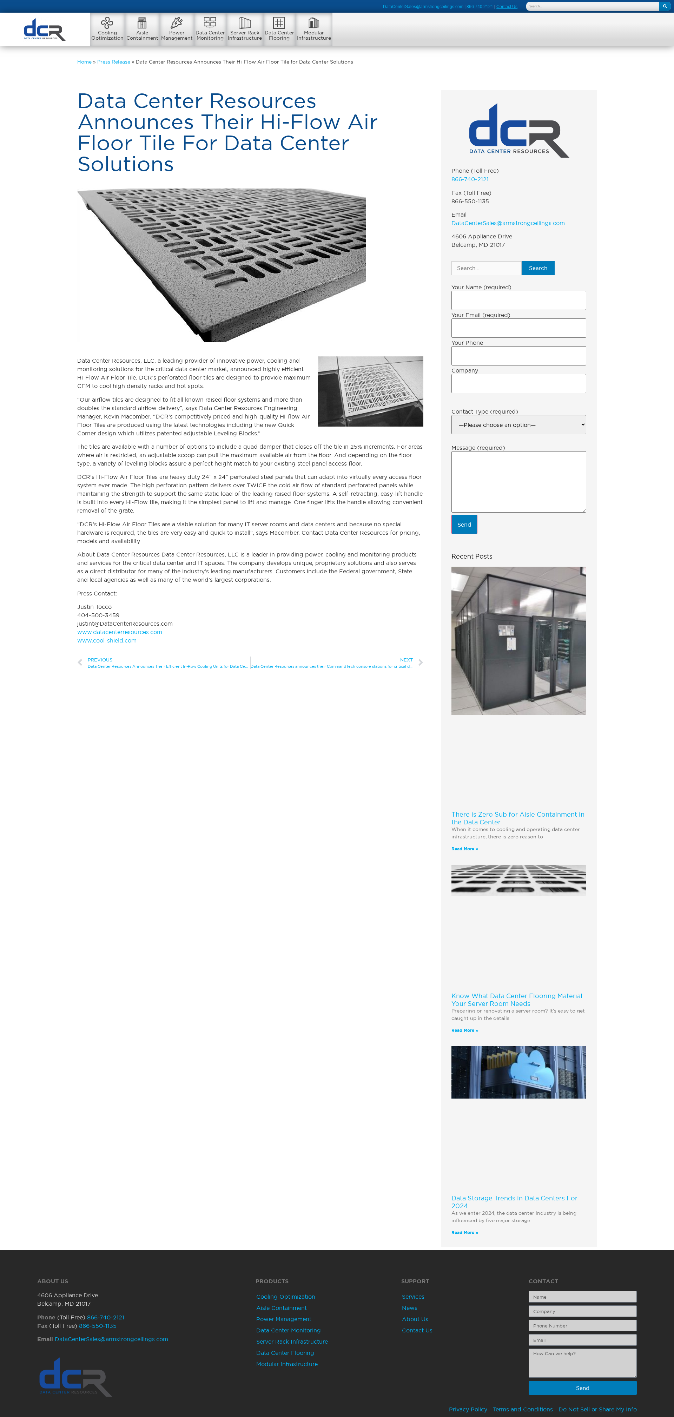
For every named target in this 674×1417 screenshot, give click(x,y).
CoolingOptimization (107, 35)
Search (538, 268)
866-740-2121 (470, 179)
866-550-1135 (98, 1326)
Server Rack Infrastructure (292, 1341)
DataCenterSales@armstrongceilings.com (423, 6)
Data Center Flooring (285, 1353)
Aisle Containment (281, 1308)
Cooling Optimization (285, 1296)
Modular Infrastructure (287, 1364)
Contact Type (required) (484, 411)
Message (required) (478, 447)
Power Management (283, 1319)
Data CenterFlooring (279, 35)
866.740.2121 (480, 6)
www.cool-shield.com (107, 640)
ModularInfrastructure (314, 35)
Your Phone (467, 342)
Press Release (113, 62)
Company (464, 370)
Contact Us (417, 1330)
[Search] (665, 6)
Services (413, 1296)
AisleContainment (142, 35)
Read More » (464, 848)
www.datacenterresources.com (119, 632)
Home (84, 62)
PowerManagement (177, 35)
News (409, 1308)
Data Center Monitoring (288, 1330)
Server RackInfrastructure (245, 35)
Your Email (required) (480, 315)
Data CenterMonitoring (210, 35)
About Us (415, 1319)
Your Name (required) (481, 287)
